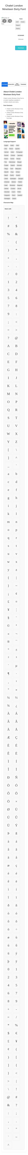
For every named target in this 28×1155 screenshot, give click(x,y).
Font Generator (17, 84)
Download (21, 48)
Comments (23, 84)
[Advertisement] (14, 66)
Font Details (5, 84)
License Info (11, 84)
